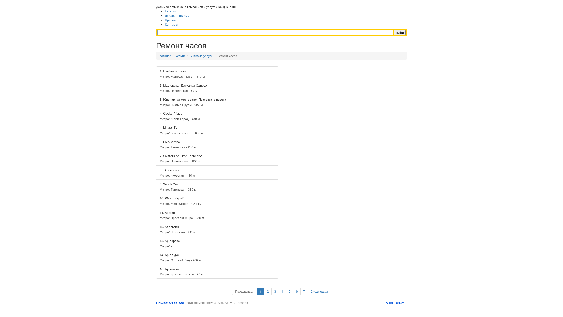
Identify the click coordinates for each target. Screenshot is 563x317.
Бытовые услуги (201, 55)
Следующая (319, 291)
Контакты (171, 24)
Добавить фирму (177, 15)
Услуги (180, 55)
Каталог (170, 11)
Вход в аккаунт (396, 302)
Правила (171, 20)
